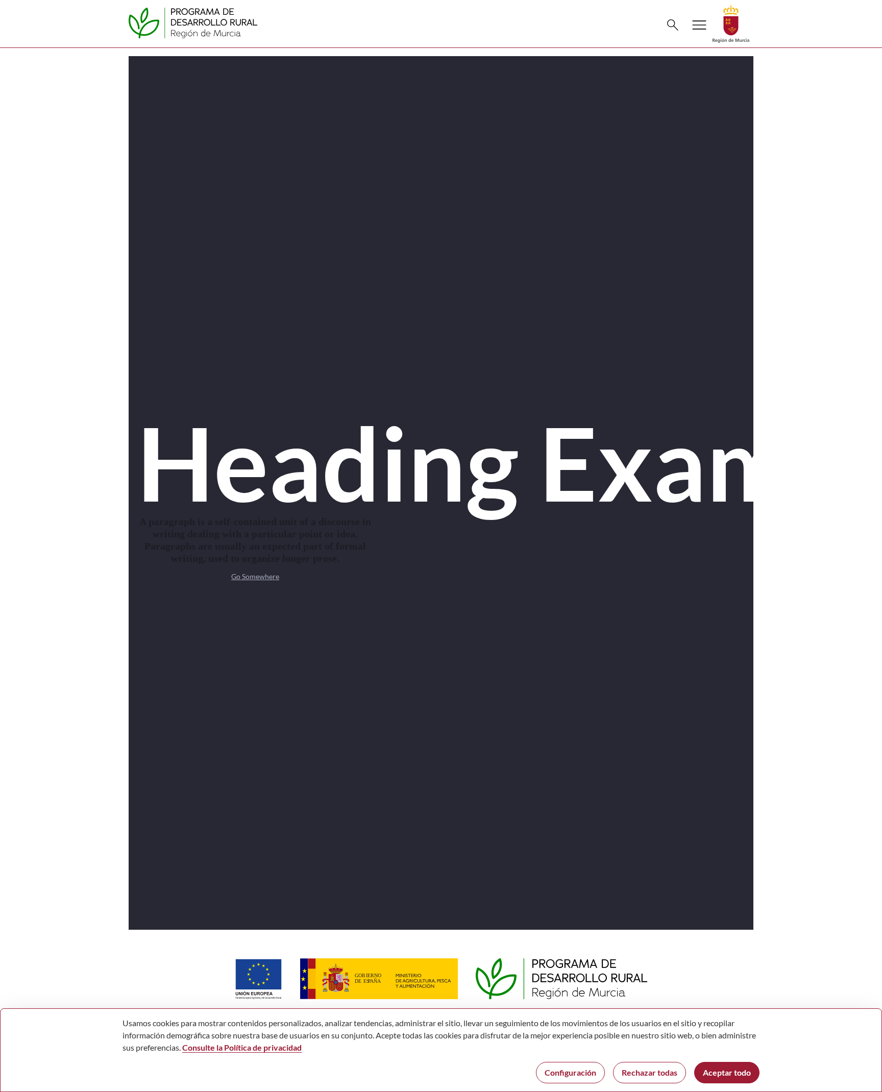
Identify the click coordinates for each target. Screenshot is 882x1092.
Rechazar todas (649, 1072)
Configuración (570, 1072)
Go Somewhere (255, 576)
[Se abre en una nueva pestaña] (731, 23)
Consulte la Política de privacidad (242, 1047)
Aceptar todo (727, 1072)
